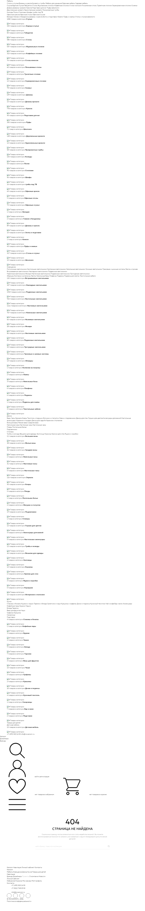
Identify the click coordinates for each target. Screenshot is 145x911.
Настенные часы (26, 425)
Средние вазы (33, 423)
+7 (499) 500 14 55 (14, 734)
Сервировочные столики (121, 5)
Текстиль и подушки (35, 418)
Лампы (33, 276)
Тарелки (15, 608)
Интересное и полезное (53, 420)
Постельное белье (19, 427)
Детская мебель (13, 725)
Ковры (24, 418)
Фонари (28, 274)
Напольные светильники (75, 269)
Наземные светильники (16, 274)
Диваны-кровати (19, 8)
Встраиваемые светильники (17, 271)
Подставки (11, 617)
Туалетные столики (104, 5)
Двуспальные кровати (15, 10)
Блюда (9, 608)
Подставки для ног (39, 8)
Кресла (29, 8)
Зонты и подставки (50, 17)
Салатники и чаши (54, 604)
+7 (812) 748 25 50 (18, 888)
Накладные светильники (38, 271)
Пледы (9, 427)
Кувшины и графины (68, 604)
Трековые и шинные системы (114, 269)
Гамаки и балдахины (21, 17)
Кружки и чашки (27, 604)
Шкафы (29, 12)
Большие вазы (12, 423)
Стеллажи (22, 12)
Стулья (9, 5)
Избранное (11, 881)
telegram (9, 895)
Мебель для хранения (54, 3)
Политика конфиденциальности (19, 901)
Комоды (10, 12)
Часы (13, 418)
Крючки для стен (58, 434)
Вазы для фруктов (14, 610)
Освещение (11, 267)
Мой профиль (37, 881)
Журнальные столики (46, 5)
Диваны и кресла (25, 3)
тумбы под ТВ (38, 12)
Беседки (10, 17)
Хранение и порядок (24, 420)
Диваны (10, 8)
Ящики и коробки (71, 434)
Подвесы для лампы (71, 276)
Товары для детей (13, 723)
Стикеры (10, 432)
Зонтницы (40, 434)
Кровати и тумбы (38, 3)
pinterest (28, 895)
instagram (21, 895)
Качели (60, 17)
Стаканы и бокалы (14, 604)
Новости (42, 876)
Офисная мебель (68, 3)
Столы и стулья (12, 3)
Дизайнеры (4, 739)
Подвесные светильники (57, 271)
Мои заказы (26, 881)
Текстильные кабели (88, 276)
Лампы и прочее (131, 269)
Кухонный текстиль (97, 604)
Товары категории (17, 24)
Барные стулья (18, 5)
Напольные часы (13, 425)
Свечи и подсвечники (67, 418)
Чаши (23, 610)
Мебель (10, 1)
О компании (34, 876)
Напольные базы (42, 276)
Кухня (9, 601)
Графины (10, 613)
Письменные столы (89, 5)
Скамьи (134, 5)
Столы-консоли (75, 5)
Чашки (28, 606)
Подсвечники (12, 429)
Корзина (19, 881)
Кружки (22, 606)
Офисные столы (26, 15)
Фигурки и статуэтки (51, 418)
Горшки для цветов (95, 418)
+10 (11, 21)
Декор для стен (82, 418)
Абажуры (10, 276)
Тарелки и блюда (40, 604)
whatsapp (15, 895)
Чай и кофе (110, 604)
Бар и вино (118, 604)
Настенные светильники (56, 269)
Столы (34, 5)
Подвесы (60, 276)
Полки (15, 12)
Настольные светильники (37, 269)
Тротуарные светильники (80, 274)
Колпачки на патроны (22, 276)
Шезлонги (55, 8)
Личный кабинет (28, 867)
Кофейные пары (13, 606)
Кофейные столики (61, 5)
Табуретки (28, 5)
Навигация (17, 867)
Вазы (9, 418)
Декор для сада (38, 420)
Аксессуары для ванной (112, 418)
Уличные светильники (94, 269)
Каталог (3, 736)
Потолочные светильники (17, 269)
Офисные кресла (13, 15)
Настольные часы (39, 425)
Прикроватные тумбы (51, 10)
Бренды (3, 741)
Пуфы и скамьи (69, 17)
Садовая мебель (81, 3)
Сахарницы (11, 615)
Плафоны (53, 276)
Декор (9, 416)
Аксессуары (127, 604)
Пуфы (49, 8)
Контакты (38, 867)
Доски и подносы (83, 604)
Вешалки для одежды (28, 434)
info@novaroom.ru (28, 734)
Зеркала (18, 418)
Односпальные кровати (33, 10)
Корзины (48, 434)
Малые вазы (22, 423)
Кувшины (17, 613)
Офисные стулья (39, 15)
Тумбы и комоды (13, 434)
